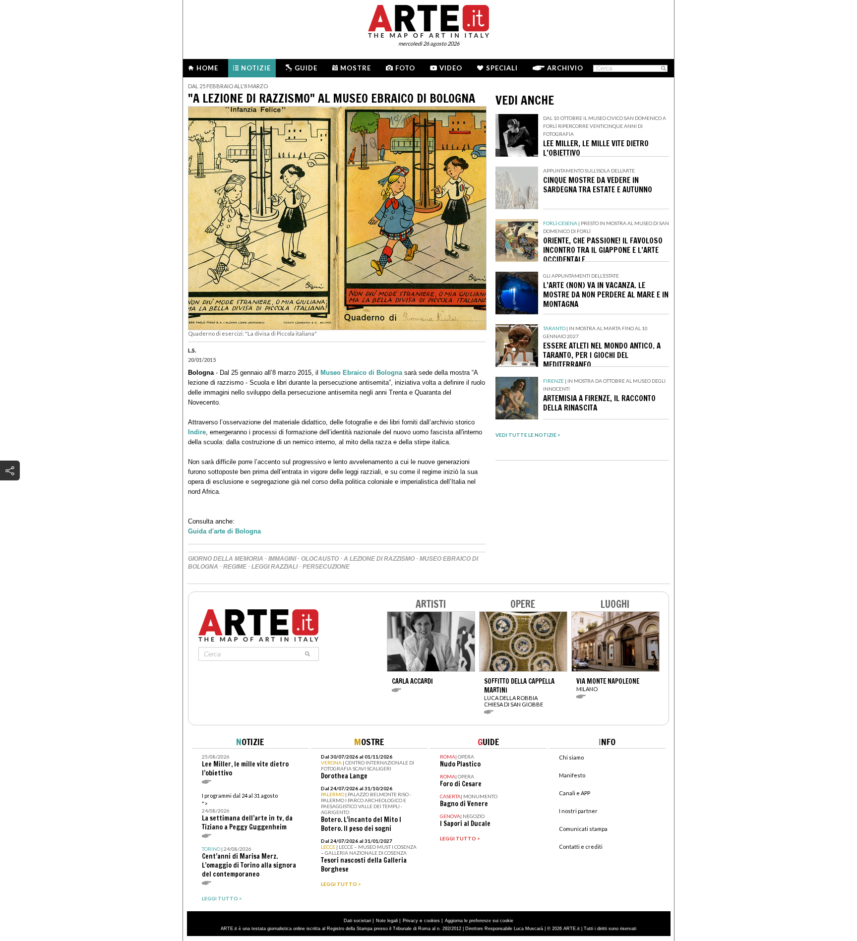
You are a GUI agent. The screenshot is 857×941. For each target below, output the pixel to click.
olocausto (320, 558)
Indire (197, 432)
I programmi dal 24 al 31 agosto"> (247, 811)
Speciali (502, 68)
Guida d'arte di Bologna (225, 531)
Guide (306, 68)
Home (207, 68)
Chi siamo (571, 757)
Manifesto (572, 775)
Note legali (387, 920)
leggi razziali (274, 566)
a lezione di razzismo (379, 558)
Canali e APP (574, 793)
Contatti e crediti (581, 846)
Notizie (256, 68)
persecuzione (326, 566)
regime (234, 566)
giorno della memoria (225, 558)
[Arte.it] (428, 20)
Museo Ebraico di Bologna (361, 372)
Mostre (355, 68)
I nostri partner (578, 811)
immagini (282, 558)
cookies (432, 920)
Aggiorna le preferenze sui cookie (479, 920)
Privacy (410, 920)
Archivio (565, 68)
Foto (405, 68)
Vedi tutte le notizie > (527, 435)
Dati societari (357, 920)
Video (450, 68)
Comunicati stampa (583, 828)
